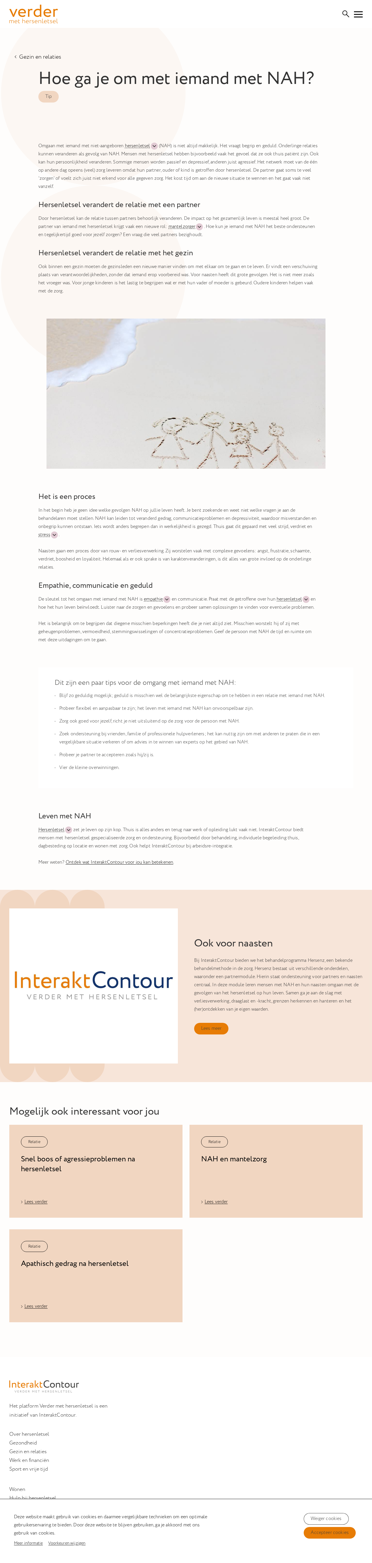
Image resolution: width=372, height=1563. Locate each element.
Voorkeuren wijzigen (66, 1543)
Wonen (17, 1489)
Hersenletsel (51, 830)
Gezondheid (23, 1443)
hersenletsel (137, 146)
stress (44, 534)
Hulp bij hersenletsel (32, 1498)
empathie (153, 599)
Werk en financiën (29, 1460)
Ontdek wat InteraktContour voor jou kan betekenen (119, 862)
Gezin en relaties (40, 56)
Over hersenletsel (29, 1434)
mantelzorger (182, 226)
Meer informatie (28, 1543)
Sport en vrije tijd (28, 1469)
